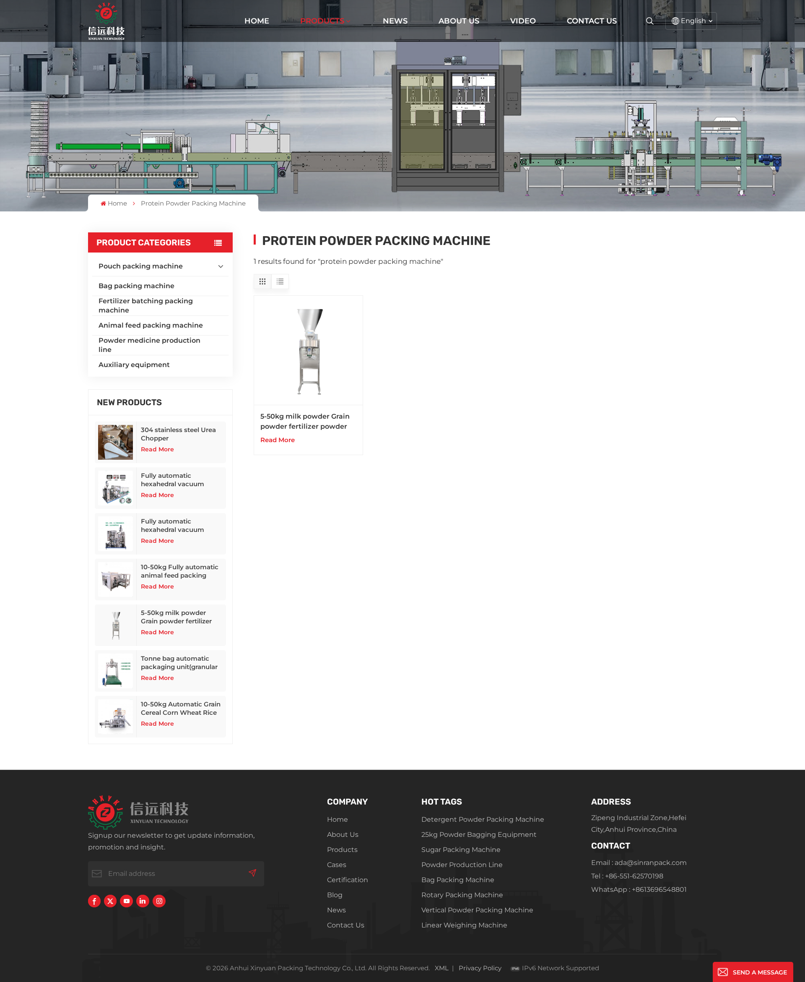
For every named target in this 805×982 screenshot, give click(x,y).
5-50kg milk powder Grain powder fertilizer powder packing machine (182, 617)
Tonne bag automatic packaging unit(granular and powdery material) (179, 662)
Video (523, 21)
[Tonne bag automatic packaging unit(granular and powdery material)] (116, 671)
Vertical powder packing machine (477, 910)
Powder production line (462, 865)
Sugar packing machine (461, 850)
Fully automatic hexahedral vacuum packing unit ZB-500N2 (178, 479)
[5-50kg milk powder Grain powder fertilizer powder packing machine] (116, 625)
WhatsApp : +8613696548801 (639, 889)
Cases (336, 865)
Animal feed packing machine (151, 325)
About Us (459, 21)
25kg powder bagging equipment (479, 835)
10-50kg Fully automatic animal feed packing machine (179, 571)
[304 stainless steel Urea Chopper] (116, 442)
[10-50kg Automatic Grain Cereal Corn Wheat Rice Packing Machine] (116, 716)
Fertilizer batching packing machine (146, 305)
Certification (347, 880)
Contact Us (592, 21)
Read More (157, 449)
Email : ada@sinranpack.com (639, 863)
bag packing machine (457, 880)
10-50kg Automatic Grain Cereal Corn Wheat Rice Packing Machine (181, 708)
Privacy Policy (480, 968)
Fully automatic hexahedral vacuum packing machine (172, 525)
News (395, 21)
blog (335, 895)
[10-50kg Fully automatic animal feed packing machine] (116, 579)
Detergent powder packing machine (482, 819)
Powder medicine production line (149, 345)
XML (442, 968)
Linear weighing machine (464, 925)
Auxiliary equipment (134, 365)
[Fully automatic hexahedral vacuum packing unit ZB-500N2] (116, 488)
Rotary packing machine (462, 895)
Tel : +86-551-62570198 (627, 876)
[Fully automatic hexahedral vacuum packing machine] (116, 534)
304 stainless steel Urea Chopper (178, 434)
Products (322, 21)
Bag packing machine (136, 286)
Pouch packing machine (141, 266)
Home (256, 21)
